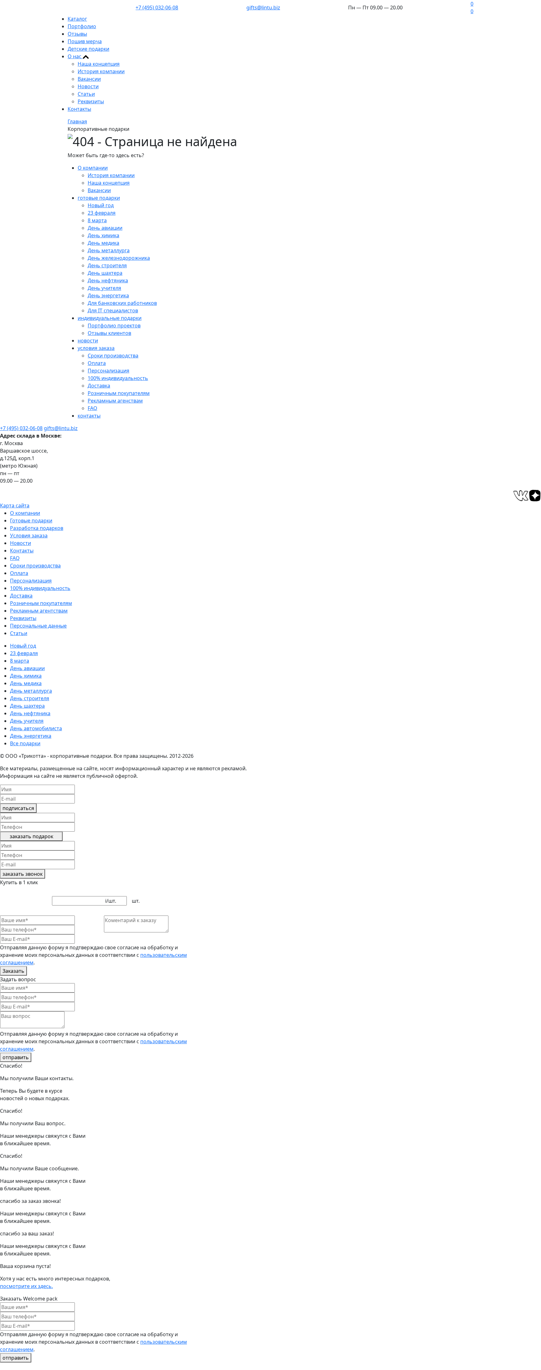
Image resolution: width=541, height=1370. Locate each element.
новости (88, 340)
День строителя (107, 265)
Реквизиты (91, 101)
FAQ (92, 408)
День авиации (105, 227)
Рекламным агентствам (39, 610)
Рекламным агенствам (115, 400)
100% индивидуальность (118, 378)
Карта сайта (14, 505)
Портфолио (82, 26)
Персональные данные (38, 625)
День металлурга (109, 250)
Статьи (86, 93)
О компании (93, 167)
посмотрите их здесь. (26, 1286)
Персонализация (108, 370)
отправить (16, 1057)
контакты (89, 415)
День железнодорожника (119, 257)
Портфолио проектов (114, 325)
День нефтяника (108, 280)
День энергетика (108, 295)
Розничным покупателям (119, 393)
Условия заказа (29, 535)
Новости (88, 86)
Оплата (97, 363)
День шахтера (105, 272)
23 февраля (102, 212)
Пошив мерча (85, 41)
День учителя (104, 288)
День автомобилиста (36, 728)
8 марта (97, 220)
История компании (101, 71)
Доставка (99, 385)
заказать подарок (31, 836)
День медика (103, 242)
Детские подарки (88, 48)
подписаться (18, 808)
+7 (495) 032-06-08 (157, 7)
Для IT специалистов (113, 310)
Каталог (77, 18)
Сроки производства (113, 355)
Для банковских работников (122, 303)
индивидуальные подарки (110, 318)
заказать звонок (23, 873)
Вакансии (89, 78)
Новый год (101, 205)
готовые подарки (99, 197)
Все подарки (25, 743)
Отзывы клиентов (109, 333)
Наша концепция (99, 63)
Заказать (13, 970)
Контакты (79, 108)
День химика (103, 235)
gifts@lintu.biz (263, 7)
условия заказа (96, 348)
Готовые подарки (31, 520)
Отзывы (77, 33)
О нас (75, 56)
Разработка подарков (36, 528)
